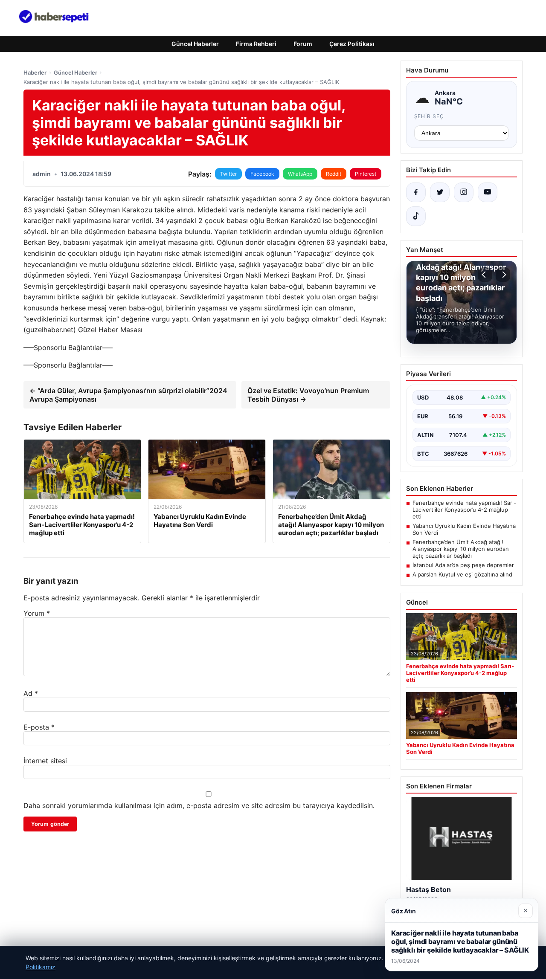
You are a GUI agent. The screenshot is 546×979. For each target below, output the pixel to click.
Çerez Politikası (352, 43)
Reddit (333, 174)
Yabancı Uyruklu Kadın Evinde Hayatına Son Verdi (464, 529)
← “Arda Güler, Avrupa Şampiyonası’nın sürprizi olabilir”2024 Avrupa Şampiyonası (128, 394)
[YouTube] (487, 192)
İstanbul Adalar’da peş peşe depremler (463, 565)
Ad (30, 693)
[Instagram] (463, 192)
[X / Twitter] (440, 192)
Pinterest (365, 174)
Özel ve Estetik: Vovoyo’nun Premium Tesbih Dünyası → (308, 394)
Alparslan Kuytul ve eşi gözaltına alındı (463, 574)
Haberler (34, 72)
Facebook (262, 174)
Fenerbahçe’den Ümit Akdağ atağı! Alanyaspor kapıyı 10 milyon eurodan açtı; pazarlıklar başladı (460, 549)
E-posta (39, 727)
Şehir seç (429, 116)
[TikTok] (416, 216)
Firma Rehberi (256, 43)
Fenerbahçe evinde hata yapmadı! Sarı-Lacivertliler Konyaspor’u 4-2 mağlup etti (464, 509)
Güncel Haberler (195, 43)
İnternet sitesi (45, 760)
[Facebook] (416, 192)
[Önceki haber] (485, 274)
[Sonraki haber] (503, 274)
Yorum (36, 613)
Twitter (228, 174)
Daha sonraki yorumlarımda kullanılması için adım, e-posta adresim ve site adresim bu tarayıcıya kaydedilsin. (199, 805)
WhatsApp (300, 174)
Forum (302, 43)
